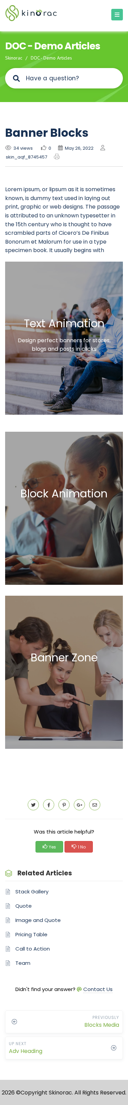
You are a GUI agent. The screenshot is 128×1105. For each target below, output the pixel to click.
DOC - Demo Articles (51, 58)
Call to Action (32, 948)
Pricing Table (31, 934)
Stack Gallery (31, 891)
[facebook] (48, 805)
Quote (23, 905)
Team (22, 963)
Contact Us (98, 989)
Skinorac (13, 58)
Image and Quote (38, 920)
